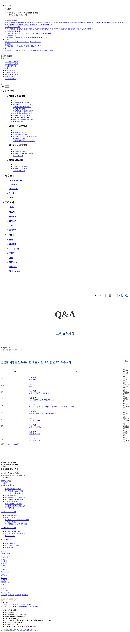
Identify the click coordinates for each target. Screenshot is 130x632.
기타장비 (37, 42)
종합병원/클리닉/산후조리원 (81, 22)
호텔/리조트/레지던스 (26, 29)
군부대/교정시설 (41, 37)
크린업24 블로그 (14, 604)
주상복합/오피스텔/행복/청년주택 (46, 29)
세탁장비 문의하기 (11, 70)
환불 (31, 386)
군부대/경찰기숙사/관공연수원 (82, 29)
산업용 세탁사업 (11, 35)
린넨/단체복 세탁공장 (12, 37)
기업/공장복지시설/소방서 (101, 22)
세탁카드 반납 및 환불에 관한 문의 (41, 400)
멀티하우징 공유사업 (12, 27)
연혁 (27, 50)
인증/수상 (39, 50)
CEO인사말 (16, 50)
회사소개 (8, 48)
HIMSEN (18, 42)
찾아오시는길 (48, 50)
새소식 (12, 46)
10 (16, 444)
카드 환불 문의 (34, 434)
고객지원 (8, 44)
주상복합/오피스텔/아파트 (30, 22)
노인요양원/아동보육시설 (49, 22)
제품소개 (8, 39)
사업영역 (8, 5)
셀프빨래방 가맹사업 (12, 31)
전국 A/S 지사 (46, 33)
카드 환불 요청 (34, 441)
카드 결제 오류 (34, 420)
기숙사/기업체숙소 (11, 29)
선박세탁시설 (47, 25)
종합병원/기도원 (65, 29)
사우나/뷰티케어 (65, 22)
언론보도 (18, 46)
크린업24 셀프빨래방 (12, 33)
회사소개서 (26, 46)
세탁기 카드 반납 (35, 427)
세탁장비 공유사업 (11, 64)
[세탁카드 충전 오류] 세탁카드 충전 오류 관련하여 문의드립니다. (52, 407)
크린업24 (4, 604)
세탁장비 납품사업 (11, 20)
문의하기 (38, 46)
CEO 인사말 (14, 248)
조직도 (22, 50)
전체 (14, 100)
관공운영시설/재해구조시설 (32, 25)
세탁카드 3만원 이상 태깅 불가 (40, 393)
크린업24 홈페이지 (11, 72)
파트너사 (32, 50)
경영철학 (8, 50)
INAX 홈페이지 (10, 79)
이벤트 (7, 46)
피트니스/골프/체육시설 (119, 22)
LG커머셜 (25, 42)
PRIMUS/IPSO (10, 42)
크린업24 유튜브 (26, 604)
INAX (32, 42)
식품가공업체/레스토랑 (13, 25)
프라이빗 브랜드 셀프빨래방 (30, 33)
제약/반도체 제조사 (28, 37)
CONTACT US (6, 481)
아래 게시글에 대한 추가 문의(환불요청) (43, 413)
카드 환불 (32, 379)
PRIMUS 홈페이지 (11, 74)
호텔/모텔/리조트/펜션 (13, 22)
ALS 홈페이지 (10, 76)
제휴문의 (24, 606)
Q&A (32, 46)
